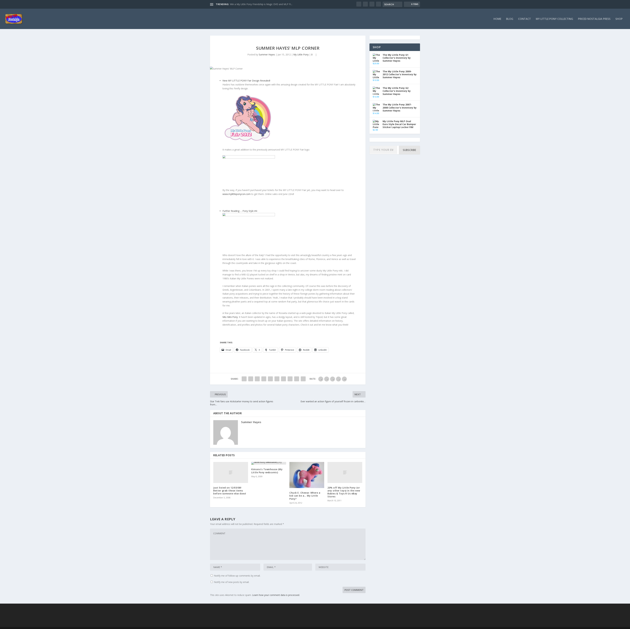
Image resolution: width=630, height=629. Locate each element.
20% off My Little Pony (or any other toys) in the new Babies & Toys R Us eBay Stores (343, 492)
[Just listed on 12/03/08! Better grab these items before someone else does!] (230, 472)
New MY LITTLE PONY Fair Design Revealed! (246, 80)
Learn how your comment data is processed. (276, 595)
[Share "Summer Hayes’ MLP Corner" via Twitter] (250, 379)
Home (497, 19)
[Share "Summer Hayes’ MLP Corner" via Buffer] (283, 379)
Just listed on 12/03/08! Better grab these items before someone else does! (229, 490)
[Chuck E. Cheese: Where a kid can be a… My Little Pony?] (306, 475)
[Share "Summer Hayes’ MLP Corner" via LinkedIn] (277, 379)
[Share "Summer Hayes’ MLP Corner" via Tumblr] (264, 379)
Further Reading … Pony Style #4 (239, 210)
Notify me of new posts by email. (231, 582)
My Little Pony (301, 54)
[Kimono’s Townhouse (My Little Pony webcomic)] (268, 463)
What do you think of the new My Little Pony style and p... (260, 4)
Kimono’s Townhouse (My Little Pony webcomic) (267, 471)
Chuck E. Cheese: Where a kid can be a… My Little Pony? (304, 495)
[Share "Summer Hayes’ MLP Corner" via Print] (303, 379)
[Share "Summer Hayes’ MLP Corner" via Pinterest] (270, 379)
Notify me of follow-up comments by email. (237, 575)
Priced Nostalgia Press (594, 19)
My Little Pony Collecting (554, 19)
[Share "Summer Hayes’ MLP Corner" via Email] (296, 379)
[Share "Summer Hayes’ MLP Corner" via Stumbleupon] (290, 379)
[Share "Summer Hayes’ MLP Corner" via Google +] (257, 379)
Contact (524, 19)
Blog (509, 19)
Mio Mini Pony (230, 317)
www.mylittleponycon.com (236, 194)
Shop (619, 19)
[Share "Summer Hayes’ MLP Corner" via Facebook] (244, 379)
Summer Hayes (267, 54)
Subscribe (409, 150)
